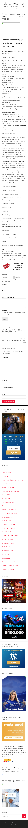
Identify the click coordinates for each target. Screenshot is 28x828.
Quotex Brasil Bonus (8, 521)
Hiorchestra (5, 469)
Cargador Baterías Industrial (10, 565)
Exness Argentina (7, 484)
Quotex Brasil (6, 547)
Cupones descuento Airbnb (10, 535)
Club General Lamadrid (8, 524)
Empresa (4, 284)
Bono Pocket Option (7, 539)
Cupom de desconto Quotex (10, 562)
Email (4, 291)
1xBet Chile (5, 476)
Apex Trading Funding (8, 487)
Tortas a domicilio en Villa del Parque (12, 480)
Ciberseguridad (6, 472)
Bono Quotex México (8, 543)
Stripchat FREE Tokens (8, 495)
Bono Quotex (5, 554)
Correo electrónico (7, 387)
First (3, 279)
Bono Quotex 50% (7, 517)
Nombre (4, 274)
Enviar (5, 319)
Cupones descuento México (10, 513)
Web (3, 394)
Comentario (5, 357)
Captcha (5, 310)
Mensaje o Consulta (8, 297)
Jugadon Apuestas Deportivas (10, 491)
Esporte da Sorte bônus (9, 509)
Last (15, 279)
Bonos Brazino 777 (7, 550)
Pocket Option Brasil (7, 502)
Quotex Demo (6, 558)
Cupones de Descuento (8, 528)
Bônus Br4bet (6, 498)
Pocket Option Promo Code (10, 532)
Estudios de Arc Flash (8, 569)
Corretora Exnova (7, 506)
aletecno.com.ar (14, 3)
